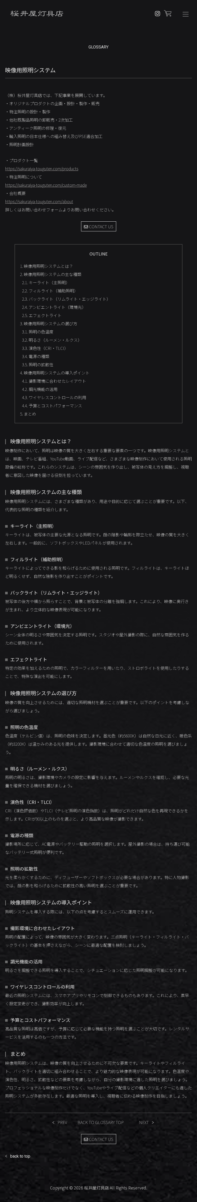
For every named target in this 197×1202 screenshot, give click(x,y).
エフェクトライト (42, 315)
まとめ (28, 414)
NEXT (144, 1122)
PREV (62, 1122)
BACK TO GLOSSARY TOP (100, 1122)
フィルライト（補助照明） (50, 291)
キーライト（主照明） (46, 282)
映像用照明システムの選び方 (48, 323)
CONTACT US (100, 226)
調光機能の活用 (39, 389)
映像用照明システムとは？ (46, 266)
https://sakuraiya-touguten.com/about (39, 201)
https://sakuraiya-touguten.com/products (41, 168)
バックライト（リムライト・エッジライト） (66, 299)
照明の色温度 (37, 332)
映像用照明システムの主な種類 (50, 274)
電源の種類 (35, 356)
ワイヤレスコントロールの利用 (54, 397)
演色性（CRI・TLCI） (45, 348)
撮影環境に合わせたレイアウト (54, 381)
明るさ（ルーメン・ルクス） (52, 340)
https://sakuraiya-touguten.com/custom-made (46, 185)
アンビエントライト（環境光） (54, 307)
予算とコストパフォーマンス (52, 405)
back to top (20, 1156)
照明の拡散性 (37, 364)
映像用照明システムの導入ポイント (55, 373)
